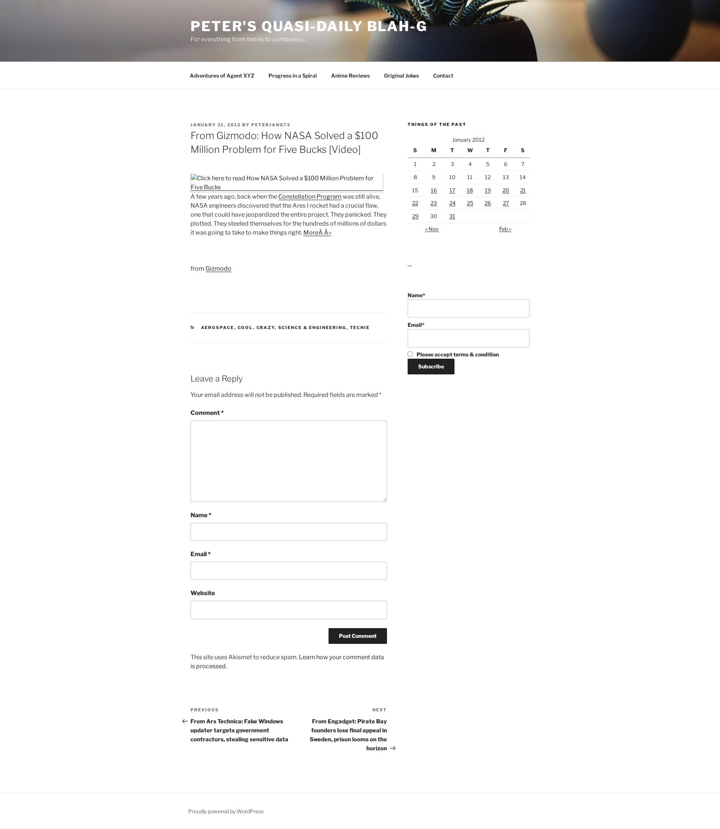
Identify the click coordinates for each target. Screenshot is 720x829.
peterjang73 (270, 124)
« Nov (432, 229)
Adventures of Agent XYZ (222, 75)
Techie (360, 327)
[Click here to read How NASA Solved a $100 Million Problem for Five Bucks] (286, 187)
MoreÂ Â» (317, 232)
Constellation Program (310, 196)
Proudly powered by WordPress (226, 811)
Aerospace (217, 327)
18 (470, 190)
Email (200, 554)
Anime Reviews (350, 75)
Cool (245, 327)
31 (452, 216)
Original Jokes (401, 75)
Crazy (265, 327)
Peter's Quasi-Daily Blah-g (309, 26)
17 (452, 190)
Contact (443, 75)
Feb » (505, 229)
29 (415, 216)
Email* (416, 325)
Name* (416, 295)
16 (434, 190)
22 (415, 203)
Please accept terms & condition (457, 354)
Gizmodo (218, 268)
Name (201, 515)
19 (488, 190)
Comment (207, 412)
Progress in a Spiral (292, 75)
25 (470, 203)
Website (202, 593)
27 (506, 203)
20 (505, 190)
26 (487, 203)
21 (523, 190)
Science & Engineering (312, 327)
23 (433, 203)
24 (452, 203)
